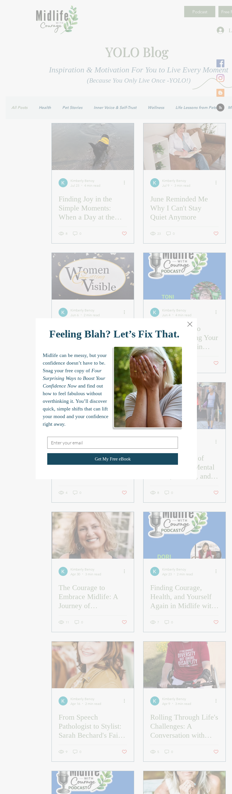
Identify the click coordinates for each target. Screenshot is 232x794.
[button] (189, 324)
